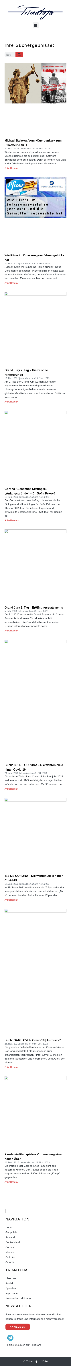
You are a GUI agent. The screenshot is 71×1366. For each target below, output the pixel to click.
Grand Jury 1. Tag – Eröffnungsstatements (34, 607)
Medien (9, 1252)
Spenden (10, 1288)
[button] (36, 25)
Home (8, 1227)
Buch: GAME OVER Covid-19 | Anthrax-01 (33, 1040)
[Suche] (19, 54)
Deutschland (12, 1242)
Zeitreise (10, 1257)
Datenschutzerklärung (18, 1298)
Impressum (11, 1293)
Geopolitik (11, 1232)
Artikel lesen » (12, 168)
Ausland (10, 1237)
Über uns (10, 1278)
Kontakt (9, 1283)
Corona (9, 1247)
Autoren (10, 1261)
